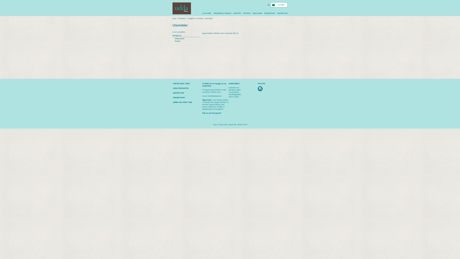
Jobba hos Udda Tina (182, 102)
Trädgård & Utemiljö (222, 13)
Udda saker (257, 13)
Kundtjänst (234, 83)
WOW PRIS (237, 13)
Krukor (178, 41)
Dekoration (179, 38)
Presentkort (269, 13)
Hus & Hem (206, 13)
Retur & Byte (234, 97)
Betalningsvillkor (235, 94)
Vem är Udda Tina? (181, 83)
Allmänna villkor (235, 90)
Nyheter (246, 13)
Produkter (181, 18)
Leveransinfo (234, 92)
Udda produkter (180, 88)
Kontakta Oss (234, 87)
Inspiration (282, 13)
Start (174, 18)
